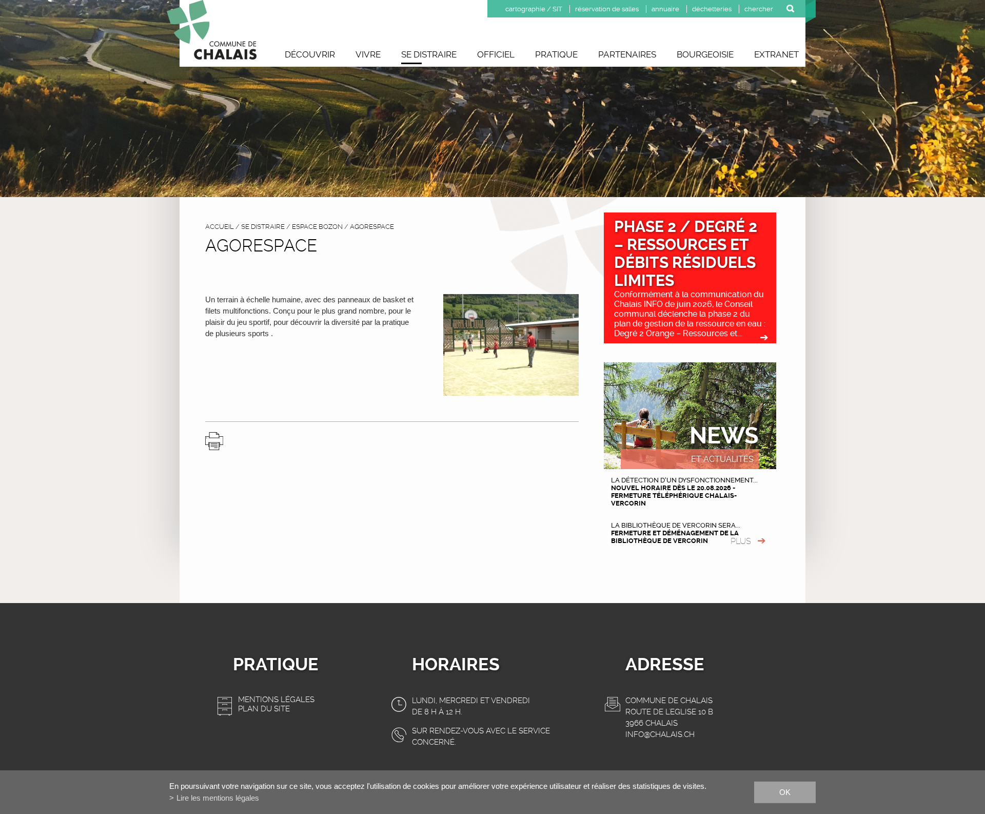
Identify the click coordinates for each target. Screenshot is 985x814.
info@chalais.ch (660, 734)
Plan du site (264, 708)
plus (741, 541)
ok (785, 791)
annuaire (665, 9)
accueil (219, 226)
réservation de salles (607, 9)
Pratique (556, 54)
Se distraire (429, 54)
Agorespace (372, 226)
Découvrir (310, 54)
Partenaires (627, 54)
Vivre (368, 54)
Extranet (776, 54)
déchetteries (712, 9)
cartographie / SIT (533, 9)
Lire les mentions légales (217, 797)
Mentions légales (276, 699)
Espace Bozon (317, 226)
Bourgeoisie (705, 54)
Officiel (496, 54)
